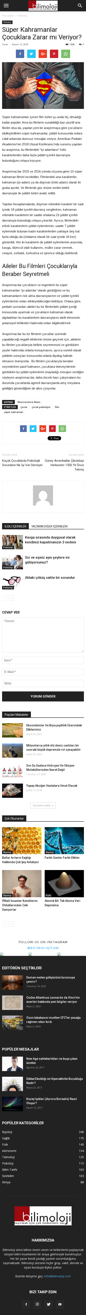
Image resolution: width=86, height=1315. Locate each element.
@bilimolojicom (43, 948)
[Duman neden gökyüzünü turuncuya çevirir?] (12, 982)
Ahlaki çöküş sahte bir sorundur (50, 577)
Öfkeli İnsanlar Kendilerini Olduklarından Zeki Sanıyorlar (20, 905)
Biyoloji (7, 852)
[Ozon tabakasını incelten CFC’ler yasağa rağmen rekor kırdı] (12, 1023)
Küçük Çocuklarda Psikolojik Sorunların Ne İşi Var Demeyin (22, 463)
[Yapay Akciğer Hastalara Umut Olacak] (12, 791)
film (57, 407)
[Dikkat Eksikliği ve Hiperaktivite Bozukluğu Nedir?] (12, 1084)
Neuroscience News (29, 402)
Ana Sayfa (8, 15)
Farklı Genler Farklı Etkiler (62, 857)
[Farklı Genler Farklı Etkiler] (64, 840)
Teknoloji (8, 1157)
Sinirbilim (8, 1176)
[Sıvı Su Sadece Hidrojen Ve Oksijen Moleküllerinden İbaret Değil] (12, 770)
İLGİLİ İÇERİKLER (15, 526)
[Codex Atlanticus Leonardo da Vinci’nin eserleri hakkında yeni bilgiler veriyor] (12, 1002)
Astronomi (9, 1151)
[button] (80, 5)
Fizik (48, 895)
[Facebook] (26, 1304)
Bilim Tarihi (9, 1170)
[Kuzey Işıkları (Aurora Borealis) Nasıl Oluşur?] (12, 1104)
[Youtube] (60, 1304)
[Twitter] (48, 1304)
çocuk (23, 407)
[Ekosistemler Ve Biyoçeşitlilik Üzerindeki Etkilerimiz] (12, 730)
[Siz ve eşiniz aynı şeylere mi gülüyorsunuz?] (12, 562)
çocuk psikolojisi (41, 407)
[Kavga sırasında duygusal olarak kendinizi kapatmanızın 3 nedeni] (12, 542)
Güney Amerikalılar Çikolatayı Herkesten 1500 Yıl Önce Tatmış (64, 465)
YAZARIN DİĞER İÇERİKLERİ (49, 526)
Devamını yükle (42, 805)
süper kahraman (13, 412)
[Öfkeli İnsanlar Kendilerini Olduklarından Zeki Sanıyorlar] (22, 883)
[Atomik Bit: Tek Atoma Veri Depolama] (64, 883)
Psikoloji (7, 22)
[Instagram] (37, 1304)
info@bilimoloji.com (57, 1276)
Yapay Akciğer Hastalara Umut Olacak (51, 785)
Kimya (6, 1182)
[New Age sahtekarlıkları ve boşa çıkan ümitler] (12, 1064)
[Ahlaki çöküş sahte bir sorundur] (12, 582)
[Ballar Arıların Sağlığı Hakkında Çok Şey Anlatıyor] (22, 840)
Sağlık (6, 1138)
